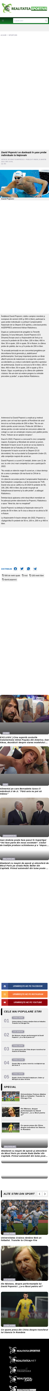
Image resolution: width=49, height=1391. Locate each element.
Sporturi (13, 35)
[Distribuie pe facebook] (15, 569)
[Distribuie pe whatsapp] (28, 569)
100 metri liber (38, 576)
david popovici (11, 580)
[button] (3, 21)
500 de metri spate (12, 576)
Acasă (3, 35)
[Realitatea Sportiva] (24, 1351)
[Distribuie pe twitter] (22, 569)
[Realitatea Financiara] (24, 1370)
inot (25, 576)
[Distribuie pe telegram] (35, 569)
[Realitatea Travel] (24, 1380)
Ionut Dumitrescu (17, 159)
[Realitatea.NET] (24, 1361)
